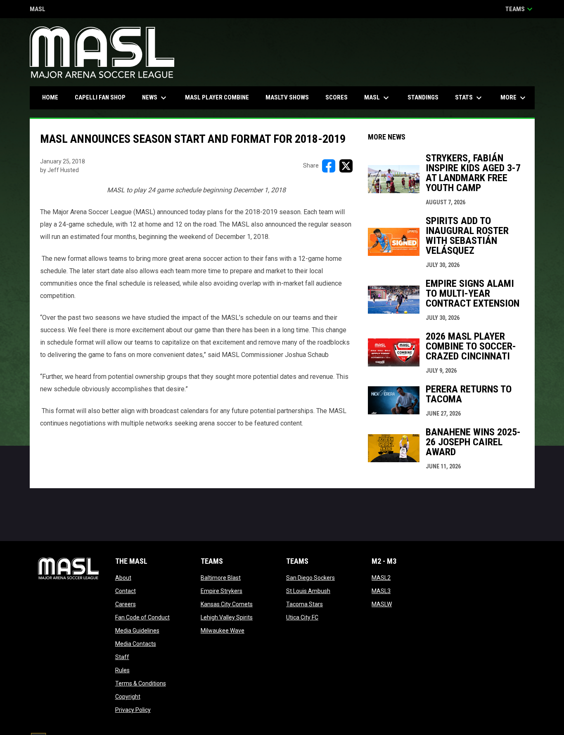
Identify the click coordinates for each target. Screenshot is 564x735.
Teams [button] (520, 9)
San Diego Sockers (310, 577)
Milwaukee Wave (222, 630)
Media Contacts (135, 643)
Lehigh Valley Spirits (227, 617)
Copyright (127, 696)
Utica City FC (302, 617)
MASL (37, 9)
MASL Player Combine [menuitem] (217, 97)
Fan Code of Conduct (142, 617)
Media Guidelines (137, 630)
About (123, 577)
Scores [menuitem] (336, 97)
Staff (122, 657)
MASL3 (381, 591)
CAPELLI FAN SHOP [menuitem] (103, 97)
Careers (125, 604)
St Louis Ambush (308, 591)
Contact (125, 591)
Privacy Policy (133, 710)
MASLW (382, 604)
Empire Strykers (221, 591)
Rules (122, 670)
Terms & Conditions (140, 683)
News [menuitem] (155, 98)
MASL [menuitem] (377, 98)
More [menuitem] (514, 98)
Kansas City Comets (227, 604)
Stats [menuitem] (469, 98)
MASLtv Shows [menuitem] (287, 97)
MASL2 (381, 577)
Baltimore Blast (221, 577)
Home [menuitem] (50, 97)
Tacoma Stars (304, 604)
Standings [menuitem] (423, 97)
